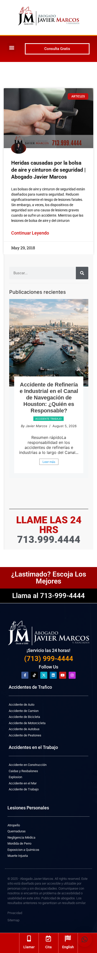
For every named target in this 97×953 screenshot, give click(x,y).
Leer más (49, 462)
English (68, 947)
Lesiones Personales (28, 807)
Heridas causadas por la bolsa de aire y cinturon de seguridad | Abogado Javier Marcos (48, 170)
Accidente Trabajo (48, 418)
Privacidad (14, 913)
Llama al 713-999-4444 (48, 596)
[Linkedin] (53, 675)
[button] (11, 47)
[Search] (82, 273)
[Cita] (48, 939)
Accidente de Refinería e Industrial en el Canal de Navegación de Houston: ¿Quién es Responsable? (49, 397)
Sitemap (13, 920)
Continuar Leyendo (30, 233)
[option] (49, 388)
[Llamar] (29, 939)
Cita (48, 947)
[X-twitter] (43, 675)
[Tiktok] (34, 675)
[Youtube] (62, 675)
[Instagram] (72, 675)
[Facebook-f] (24, 675)
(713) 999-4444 (48, 658)
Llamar (29, 947)
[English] (68, 939)
